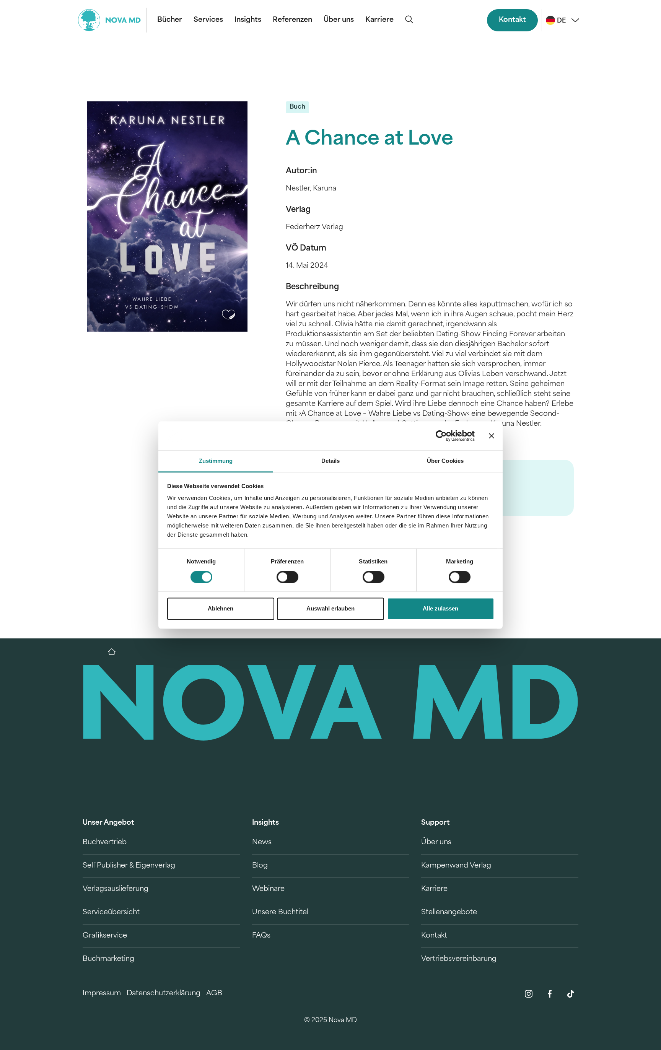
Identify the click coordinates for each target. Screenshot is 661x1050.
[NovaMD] (115, 652)
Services (208, 20)
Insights (247, 20)
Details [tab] (330, 461)
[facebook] (549, 993)
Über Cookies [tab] (445, 461)
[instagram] (528, 993)
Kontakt (512, 20)
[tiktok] (570, 993)
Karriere (379, 20)
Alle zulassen (440, 609)
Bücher (169, 20)
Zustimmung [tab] (216, 461)
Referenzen (292, 20)
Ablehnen (220, 609)
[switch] (287, 577)
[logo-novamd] (112, 20)
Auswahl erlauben (330, 609)
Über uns (339, 20)
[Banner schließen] (491, 435)
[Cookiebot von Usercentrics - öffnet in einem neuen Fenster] (441, 435)
